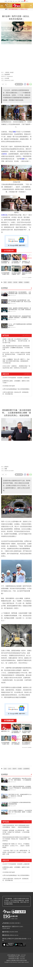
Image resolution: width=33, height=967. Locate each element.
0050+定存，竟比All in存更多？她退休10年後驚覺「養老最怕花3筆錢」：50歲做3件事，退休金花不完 (16, 354)
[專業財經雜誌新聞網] (16, 5)
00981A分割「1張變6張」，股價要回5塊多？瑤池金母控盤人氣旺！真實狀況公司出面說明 (16, 367)
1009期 (6, 78)
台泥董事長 (26, 768)
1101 (9, 768)
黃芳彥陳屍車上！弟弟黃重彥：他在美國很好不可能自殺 (5, 262)
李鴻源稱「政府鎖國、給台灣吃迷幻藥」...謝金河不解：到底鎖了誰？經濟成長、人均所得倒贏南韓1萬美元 (15, 832)
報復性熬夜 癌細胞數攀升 (26, 273)
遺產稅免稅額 (14, 9)
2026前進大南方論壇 (8, 386)
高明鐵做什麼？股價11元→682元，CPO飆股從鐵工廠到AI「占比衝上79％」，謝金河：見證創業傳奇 (15, 845)
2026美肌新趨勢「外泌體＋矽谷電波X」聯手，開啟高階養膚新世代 (6, 273)
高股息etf (22, 9)
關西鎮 (20, 282)
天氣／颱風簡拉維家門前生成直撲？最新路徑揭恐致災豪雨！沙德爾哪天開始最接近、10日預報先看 (16, 347)
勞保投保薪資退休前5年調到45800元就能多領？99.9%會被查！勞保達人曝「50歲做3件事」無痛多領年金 (16, 839)
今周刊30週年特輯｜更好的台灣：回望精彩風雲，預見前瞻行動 (15, 393)
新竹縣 (15, 282)
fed (19, 9)
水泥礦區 (26, 282)
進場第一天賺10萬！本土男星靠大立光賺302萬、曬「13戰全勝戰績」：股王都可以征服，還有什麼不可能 (16, 340)
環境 (5, 282)
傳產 (5, 468)
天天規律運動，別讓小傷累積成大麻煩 (16, 262)
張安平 (14, 768)
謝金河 (6, 466)
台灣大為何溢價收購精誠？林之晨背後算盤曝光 (15, 389)
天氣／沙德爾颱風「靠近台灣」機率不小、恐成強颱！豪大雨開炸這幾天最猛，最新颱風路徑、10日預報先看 (15, 361)
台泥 (5, 768)
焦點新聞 (7, 74)
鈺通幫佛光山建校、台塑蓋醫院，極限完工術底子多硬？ (15, 381)
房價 (9, 9)
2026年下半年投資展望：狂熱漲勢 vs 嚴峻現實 (15, 377)
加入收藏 (19, 84)
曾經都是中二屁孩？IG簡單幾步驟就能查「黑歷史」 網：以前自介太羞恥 (26, 262)
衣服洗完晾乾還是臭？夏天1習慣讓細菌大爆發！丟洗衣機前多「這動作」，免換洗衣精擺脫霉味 (16, 826)
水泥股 (20, 768)
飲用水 (10, 282)
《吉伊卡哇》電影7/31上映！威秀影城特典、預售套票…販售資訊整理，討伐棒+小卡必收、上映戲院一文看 (16, 852)
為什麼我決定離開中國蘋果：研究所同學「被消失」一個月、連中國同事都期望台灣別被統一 (16, 273)
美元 (26, 9)
